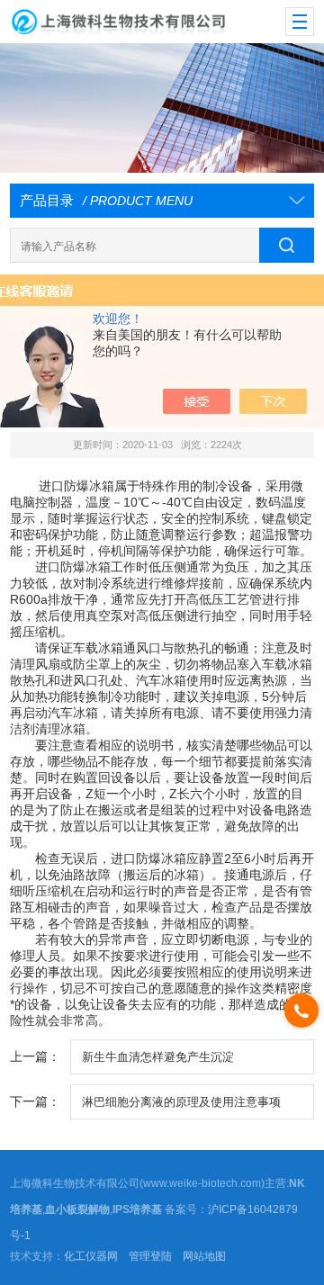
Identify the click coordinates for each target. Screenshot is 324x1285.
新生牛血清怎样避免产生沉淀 (158, 1057)
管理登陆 (150, 1256)
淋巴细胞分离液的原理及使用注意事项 (181, 1102)
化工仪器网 (91, 1256)
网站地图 (204, 1256)
